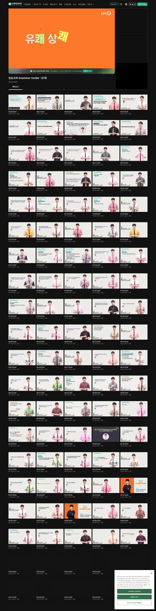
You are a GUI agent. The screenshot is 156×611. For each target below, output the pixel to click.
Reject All (134, 597)
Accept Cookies (134, 591)
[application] (61, 38)
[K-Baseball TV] (114, 4)
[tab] (15, 87)
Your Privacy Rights (134, 603)
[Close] (151, 573)
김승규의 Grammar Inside (23, 78)
